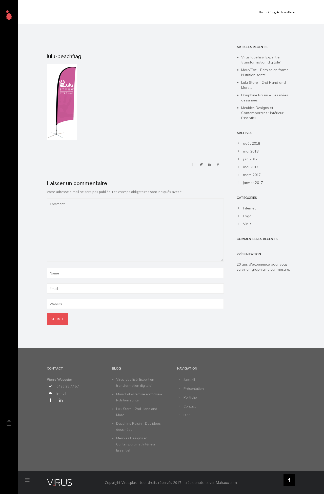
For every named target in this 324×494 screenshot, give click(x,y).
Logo (247, 216)
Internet (249, 208)
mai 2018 (250, 151)
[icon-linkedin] (60, 400)
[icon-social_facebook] (289, 480)
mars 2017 (252, 175)
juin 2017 (250, 159)
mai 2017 (250, 167)
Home (263, 12)
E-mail (61, 393)
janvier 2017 (253, 182)
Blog (187, 415)
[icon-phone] (51, 386)
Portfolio (190, 397)
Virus (247, 224)
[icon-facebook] (51, 400)
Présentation (194, 388)
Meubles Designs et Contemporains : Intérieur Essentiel (262, 112)
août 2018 (251, 143)
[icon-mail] (51, 393)
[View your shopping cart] (9, 424)
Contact (190, 406)
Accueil (189, 380)
